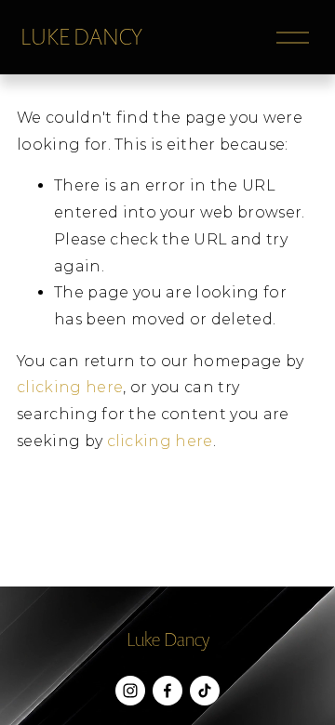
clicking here (70, 387)
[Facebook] (167, 690)
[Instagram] (130, 690)
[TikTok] (205, 690)
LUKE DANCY (81, 36)
